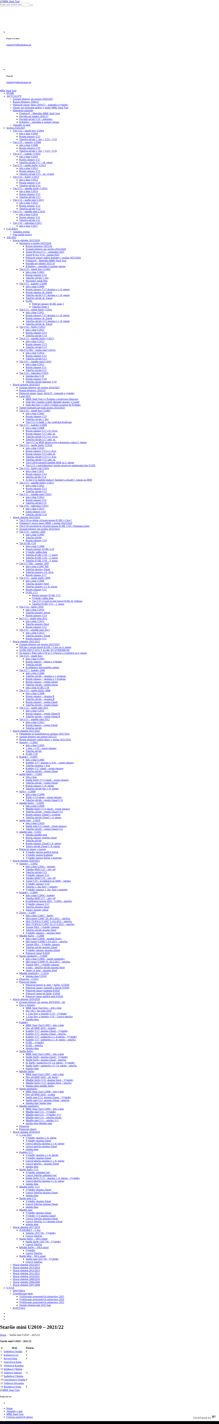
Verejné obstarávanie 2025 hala (35, 1305)
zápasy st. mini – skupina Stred (41, 970)
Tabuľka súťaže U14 (29, 185)
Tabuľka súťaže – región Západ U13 (44, 811)
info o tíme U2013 (28, 179)
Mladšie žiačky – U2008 (31, 935)
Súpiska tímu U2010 (36, 976)
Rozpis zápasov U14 (29, 182)
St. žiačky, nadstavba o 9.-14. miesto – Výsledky (50, 1062)
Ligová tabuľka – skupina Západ (42, 1163)
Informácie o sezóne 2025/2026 (35, 243)
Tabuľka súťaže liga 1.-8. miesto (42, 788)
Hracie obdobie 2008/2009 (26, 1282)
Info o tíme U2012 (35, 722)
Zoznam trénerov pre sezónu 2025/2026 (46, 249)
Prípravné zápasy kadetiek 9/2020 (43, 990)
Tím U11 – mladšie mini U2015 (35, 361)
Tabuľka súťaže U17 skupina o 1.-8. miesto (48, 295)
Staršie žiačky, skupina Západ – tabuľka (46, 1060)
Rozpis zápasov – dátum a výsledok (44, 661)
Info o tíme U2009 (35, 806)
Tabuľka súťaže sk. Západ (39, 298)
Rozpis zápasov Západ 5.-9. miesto (43, 843)
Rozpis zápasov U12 (29, 205)
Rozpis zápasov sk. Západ (39, 292)
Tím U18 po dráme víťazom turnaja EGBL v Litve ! (45, 520)
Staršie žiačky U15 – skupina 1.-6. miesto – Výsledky (53, 1178)
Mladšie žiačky (26, 1071)
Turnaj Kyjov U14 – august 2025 (42, 254)
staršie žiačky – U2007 (30, 774)
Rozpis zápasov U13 (29, 194)
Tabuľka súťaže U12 (29, 208)
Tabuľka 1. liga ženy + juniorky (42, 886)
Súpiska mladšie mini (36, 834)
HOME (10, 93)
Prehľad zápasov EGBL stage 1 (48, 303)
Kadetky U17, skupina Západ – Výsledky (47, 1031)
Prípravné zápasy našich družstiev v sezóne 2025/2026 (53, 257)
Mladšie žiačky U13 (29, 1186)
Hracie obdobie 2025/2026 (26, 240)
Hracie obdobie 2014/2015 (26, 1264)
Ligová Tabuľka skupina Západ (42, 1192)
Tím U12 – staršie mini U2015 (28, 200)
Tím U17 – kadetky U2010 (26, 153)
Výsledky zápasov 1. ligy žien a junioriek (46, 889)
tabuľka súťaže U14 (36, 477)
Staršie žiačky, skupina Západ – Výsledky (47, 1057)
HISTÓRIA (19, 1290)
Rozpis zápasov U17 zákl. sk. (41, 433)
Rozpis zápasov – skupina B (40, 696)
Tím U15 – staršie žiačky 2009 (34, 578)
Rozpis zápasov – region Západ (42, 725)
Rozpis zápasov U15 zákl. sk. (41, 454)
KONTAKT (19, 1308)
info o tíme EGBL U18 (37, 687)
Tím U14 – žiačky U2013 (26, 177)
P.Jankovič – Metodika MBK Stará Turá (39, 113)
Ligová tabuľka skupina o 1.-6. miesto (45, 1181)
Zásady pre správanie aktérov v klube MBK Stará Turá (40, 107)
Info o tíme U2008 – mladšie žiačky (44, 938)
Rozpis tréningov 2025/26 (39, 246)
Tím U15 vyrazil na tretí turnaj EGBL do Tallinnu (57, 601)
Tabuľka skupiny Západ (38, 569)
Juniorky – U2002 (28, 863)
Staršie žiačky (26, 1051)
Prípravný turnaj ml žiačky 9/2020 (43, 993)
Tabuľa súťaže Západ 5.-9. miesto (43, 846)
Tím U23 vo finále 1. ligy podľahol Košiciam (49, 422)
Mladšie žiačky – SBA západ (34, 1247)
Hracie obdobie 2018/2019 (26, 1132)
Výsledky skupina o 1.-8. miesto (42, 1155)
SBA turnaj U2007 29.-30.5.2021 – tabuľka (48, 918)
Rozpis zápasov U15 (29, 171)
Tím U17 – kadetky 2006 (32, 670)
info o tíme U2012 (28, 168)
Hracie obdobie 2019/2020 (26, 999)
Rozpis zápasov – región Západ (42, 681)
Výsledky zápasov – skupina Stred (43, 933)
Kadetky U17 (26, 1152)
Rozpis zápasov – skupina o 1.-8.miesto (46, 679)
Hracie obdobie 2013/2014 (26, 1267)
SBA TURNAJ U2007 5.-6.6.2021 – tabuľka (49, 921)
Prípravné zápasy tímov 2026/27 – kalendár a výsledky (40, 104)
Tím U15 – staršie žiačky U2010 (35, 445)
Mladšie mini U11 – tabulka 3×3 (42, 1120)
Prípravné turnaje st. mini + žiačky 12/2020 (47, 984)
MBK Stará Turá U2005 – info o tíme (45, 1054)
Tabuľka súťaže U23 (36, 872)
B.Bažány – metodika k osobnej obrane (39, 122)
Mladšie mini (25, 1210)
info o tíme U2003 (35, 272)
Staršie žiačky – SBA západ (33, 1238)
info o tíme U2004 (28, 133)
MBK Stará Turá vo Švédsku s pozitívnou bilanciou (52, 399)
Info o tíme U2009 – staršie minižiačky (45, 959)
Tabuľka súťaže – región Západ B (43, 716)
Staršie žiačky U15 (28, 1169)
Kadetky (23, 1022)
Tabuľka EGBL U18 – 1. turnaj (42, 555)
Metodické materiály (23, 110)
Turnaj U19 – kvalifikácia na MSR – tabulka (48, 881)
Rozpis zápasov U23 (29, 136)
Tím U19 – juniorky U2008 (27, 142)
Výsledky (30, 1250)
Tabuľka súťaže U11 (29, 220)
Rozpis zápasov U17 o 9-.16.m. (42, 430)
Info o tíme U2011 (35, 710)
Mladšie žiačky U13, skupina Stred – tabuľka (49, 1083)
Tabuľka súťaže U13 (29, 197)
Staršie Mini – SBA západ (32, 1256)
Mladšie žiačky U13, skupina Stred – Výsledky (49, 1080)
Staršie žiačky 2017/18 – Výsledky (43, 1241)
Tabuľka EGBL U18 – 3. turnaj (42, 560)
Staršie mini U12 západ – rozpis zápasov (46, 826)
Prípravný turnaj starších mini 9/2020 (44, 996)
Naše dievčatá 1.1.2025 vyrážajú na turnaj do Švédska (53, 404)
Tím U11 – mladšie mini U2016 (29, 211)
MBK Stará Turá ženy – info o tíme (44, 1008)
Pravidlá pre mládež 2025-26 (40, 263)
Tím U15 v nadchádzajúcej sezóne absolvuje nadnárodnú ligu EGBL (61, 465)
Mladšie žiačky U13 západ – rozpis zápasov (48, 808)
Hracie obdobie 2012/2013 (26, 1270)
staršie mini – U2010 (29, 820)
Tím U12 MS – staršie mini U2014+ (37, 350)
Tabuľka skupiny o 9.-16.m (39, 572)
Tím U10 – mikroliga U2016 (33, 373)
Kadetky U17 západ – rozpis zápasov (44, 768)
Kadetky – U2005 (28, 757)
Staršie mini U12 (27, 1198)
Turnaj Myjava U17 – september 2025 (45, 252)
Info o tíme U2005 (35, 759)
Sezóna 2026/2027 (15, 127)
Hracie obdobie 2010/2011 (26, 1276)
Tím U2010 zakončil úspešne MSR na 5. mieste (50, 462)
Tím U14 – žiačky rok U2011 (34, 468)
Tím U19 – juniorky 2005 (32, 531)
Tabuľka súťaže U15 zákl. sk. (41, 459)
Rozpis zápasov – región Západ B (43, 713)
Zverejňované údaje (23, 1293)
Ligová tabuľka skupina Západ (41, 1146)
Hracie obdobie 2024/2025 (26, 384)
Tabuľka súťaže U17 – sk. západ (35, 162)
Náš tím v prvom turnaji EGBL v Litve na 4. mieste (45, 647)
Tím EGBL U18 (27, 543)
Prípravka (24, 1126)
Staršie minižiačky (28, 1088)
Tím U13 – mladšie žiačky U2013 (36, 338)
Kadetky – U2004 (28, 892)
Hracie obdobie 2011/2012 (26, 1273)
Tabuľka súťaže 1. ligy (37, 278)
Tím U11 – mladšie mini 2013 (34, 630)
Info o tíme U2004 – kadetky (40, 895)
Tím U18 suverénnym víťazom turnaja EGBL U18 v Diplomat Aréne (54, 526)
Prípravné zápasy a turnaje (32, 849)
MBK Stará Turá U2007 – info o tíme (45, 1074)
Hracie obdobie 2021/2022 (26, 731)
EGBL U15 (32, 592)
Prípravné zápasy (28, 982)
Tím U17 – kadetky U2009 (33, 283)
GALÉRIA (12, 228)
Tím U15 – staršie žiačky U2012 (29, 165)
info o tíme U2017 (28, 226)
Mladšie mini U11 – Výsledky (41, 1111)
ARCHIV (11, 237)
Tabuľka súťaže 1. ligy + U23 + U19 (38, 139)
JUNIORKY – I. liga (30, 1230)
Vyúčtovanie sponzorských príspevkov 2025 (41, 1302)
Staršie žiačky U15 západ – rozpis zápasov (47, 780)
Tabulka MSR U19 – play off (40, 878)
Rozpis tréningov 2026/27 (26, 102)
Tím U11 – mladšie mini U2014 (35, 494)
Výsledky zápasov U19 (37, 883)
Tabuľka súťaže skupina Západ (41, 947)
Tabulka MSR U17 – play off (40, 898)
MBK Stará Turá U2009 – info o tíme (45, 1109)
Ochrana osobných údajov (19, 1417)
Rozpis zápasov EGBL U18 (40, 549)
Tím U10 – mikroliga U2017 (27, 223)
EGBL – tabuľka (34, 1045)
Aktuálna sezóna (21, 231)
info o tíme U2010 (28, 156)
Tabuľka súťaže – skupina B (40, 699)
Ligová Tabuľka (34, 1236)
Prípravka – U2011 (28, 979)
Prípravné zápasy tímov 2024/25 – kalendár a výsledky (47, 393)
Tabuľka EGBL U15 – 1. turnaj (48, 604)
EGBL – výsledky (35, 1042)
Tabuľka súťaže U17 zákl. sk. (41, 439)
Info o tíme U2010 (35, 823)
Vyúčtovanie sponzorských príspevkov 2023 (41, 1296)
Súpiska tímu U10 (35, 376)
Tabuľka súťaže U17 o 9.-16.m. (42, 436)
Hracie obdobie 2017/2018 (26, 1227)
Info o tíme (31, 777)
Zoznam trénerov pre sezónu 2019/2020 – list (42, 1002)
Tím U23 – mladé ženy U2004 (28, 130)
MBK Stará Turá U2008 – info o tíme (45, 1091)
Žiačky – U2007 (27, 912)
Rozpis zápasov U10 (36, 379)
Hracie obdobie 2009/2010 (26, 1279)
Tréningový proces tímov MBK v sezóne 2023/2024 (45, 523)
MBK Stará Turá (14, 1414)
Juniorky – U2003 (28, 742)
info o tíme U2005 (35, 534)
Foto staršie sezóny (22, 234)
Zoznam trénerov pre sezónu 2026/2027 (33, 99)
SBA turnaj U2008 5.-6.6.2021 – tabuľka (46, 941)
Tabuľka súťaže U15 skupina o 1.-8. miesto (48, 321)
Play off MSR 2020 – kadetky (41, 1028)
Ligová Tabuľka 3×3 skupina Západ (44, 1221)
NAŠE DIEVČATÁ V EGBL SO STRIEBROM (44, 650)
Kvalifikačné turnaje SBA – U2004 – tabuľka (49, 901)
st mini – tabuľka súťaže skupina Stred (45, 967)
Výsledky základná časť (38, 1172)
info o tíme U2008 (28, 145)
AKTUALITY (14, 96)
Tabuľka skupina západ (37, 907)
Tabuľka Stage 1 (40, 306)
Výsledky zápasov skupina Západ (43, 950)
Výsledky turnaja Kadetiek (39, 855)
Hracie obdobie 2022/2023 (26, 641)
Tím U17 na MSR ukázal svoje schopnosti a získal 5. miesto (56, 442)
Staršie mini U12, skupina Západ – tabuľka (47, 1100)
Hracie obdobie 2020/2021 (26, 860)
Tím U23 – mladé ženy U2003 (34, 269)
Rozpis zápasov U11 (29, 217)
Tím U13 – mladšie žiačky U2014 (30, 188)
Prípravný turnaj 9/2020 (38, 953)
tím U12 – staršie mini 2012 (33, 618)
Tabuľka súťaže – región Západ (42, 684)
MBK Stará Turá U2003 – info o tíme (45, 1025)
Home (9, 1408)
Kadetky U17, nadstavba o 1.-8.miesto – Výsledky (51, 1036)
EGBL (29, 301)
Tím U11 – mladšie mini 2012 (34, 719)
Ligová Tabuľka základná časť (41, 1175)
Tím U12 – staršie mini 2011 (33, 707)
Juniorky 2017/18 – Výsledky (41, 1233)
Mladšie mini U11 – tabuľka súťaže (44, 1117)
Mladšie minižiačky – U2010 (34, 973)
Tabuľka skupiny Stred (37, 583)
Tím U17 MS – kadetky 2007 (34, 563)
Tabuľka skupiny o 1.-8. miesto (41, 586)
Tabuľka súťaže (34, 537)
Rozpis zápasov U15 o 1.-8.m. (41, 451)
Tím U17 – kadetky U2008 (33, 425)
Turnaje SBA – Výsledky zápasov (43, 944)
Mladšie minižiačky (29, 1106)
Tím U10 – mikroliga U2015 (33, 505)
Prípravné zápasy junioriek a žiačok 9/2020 (47, 987)
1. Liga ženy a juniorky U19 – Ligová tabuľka (49, 1016)
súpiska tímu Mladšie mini (39, 1123)
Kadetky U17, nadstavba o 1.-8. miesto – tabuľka (51, 1039)
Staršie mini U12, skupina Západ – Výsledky (48, 1097)
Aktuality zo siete (21, 125)
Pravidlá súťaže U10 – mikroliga (35, 119)
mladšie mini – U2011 (30, 832)
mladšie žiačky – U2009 (31, 803)
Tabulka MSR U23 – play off (40, 869)
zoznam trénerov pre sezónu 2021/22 (38, 736)
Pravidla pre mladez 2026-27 (33, 116)
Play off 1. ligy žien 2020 (38, 1010)
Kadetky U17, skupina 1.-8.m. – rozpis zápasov (50, 762)
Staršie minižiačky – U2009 (33, 956)
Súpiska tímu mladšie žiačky (40, 1085)
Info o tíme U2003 (35, 658)
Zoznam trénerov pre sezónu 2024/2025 (39, 387)
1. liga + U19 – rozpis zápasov (41, 748)
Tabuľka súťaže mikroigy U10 (41, 381)
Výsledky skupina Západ (38, 1140)
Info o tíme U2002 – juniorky (40, 866)
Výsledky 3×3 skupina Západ (41, 1215)
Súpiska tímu (32, 1019)
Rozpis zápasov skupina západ (41, 837)
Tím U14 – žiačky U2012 (32, 327)
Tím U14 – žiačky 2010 (31, 606)
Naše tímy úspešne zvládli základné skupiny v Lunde (52, 402)
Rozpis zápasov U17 (29, 159)
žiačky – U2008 (27, 791)
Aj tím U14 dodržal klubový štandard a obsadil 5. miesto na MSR (59, 480)
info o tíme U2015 (28, 203)
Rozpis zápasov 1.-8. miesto (40, 785)
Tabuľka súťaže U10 (36, 514)
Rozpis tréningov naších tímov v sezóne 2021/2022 (45, 739)
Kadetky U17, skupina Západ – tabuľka (46, 1034)
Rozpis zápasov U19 (29, 148)
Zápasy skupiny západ (37, 909)
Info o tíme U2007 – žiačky (40, 915)
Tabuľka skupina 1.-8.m (38, 765)
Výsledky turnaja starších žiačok (42, 852)
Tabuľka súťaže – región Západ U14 (44, 800)
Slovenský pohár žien (36, 280)
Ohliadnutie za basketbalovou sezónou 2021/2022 (44, 733)
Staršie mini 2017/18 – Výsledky (42, 1259)
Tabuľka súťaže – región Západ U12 (44, 829)
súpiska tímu (32, 1149)
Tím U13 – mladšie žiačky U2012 (36, 482)
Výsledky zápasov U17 (37, 904)
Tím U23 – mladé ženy (31, 656)
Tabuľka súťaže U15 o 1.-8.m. (41, 456)
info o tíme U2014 (28, 191)
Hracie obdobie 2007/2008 (26, 1285)
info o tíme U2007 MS (37, 566)
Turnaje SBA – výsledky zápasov (42, 927)
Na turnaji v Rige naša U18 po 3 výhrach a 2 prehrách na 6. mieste (53, 653)
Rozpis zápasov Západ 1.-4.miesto (43, 814)
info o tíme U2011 (35, 312)
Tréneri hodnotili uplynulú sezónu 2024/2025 (42, 407)
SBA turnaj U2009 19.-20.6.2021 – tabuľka (48, 961)
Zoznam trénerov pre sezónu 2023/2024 (39, 529)
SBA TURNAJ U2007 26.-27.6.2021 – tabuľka (50, 924)
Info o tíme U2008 (35, 693)
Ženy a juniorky (27, 1005)
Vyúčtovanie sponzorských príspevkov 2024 (41, 1299)
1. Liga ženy (25, 1135)
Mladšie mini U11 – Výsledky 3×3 (43, 1114)
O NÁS (10, 1287)
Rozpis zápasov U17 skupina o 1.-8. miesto (48, 289)
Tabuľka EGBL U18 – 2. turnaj (42, 557)
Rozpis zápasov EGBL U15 (46, 595)
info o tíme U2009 (35, 286)
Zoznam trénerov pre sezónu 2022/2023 (39, 644)
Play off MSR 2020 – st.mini (40, 1094)
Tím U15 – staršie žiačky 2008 (34, 690)
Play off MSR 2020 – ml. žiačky (42, 1077)
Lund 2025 (24, 396)
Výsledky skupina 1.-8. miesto (41, 1137)
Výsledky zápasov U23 (37, 875)
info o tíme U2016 (28, 214)
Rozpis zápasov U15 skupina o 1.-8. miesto (48, 315)
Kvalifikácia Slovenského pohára (42, 667)
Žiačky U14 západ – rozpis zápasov (44, 797)
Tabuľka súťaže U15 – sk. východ (36, 174)
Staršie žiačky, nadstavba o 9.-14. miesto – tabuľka (51, 1065)
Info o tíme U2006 (35, 546)
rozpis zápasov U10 (36, 511)
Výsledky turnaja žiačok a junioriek (44, 858)
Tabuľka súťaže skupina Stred (41, 930)
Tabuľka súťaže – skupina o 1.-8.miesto (46, 676)
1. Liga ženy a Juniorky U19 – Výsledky (46, 1013)
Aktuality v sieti (14, 1411)
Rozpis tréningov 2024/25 (32, 390)
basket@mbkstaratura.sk (18, 44)
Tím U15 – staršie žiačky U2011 (35, 309)
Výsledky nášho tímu (36, 552)
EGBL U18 (32, 754)
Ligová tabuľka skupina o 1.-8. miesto (45, 1143)
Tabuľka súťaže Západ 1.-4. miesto (43, 817)
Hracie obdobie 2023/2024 (26, 517)
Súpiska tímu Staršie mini (38, 1103)
